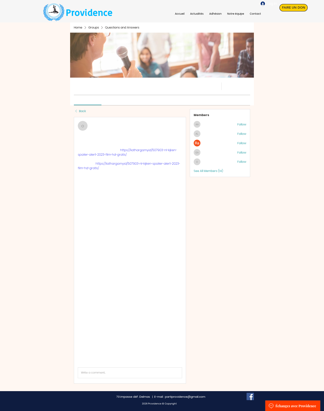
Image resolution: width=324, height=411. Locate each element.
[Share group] (248, 86)
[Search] (216, 86)
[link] (87, 100)
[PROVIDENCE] (250, 396)
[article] (130, 250)
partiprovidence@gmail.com (185, 397)
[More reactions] (93, 361)
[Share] (180, 123)
